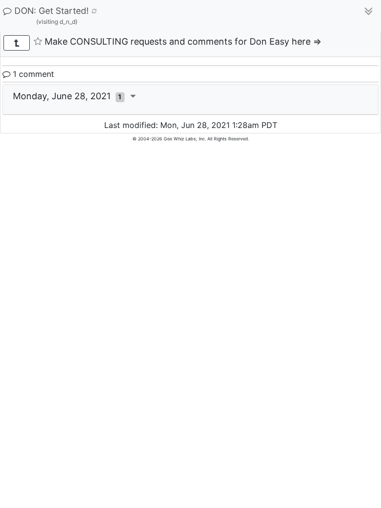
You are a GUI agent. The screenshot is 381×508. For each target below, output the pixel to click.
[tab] (190, 100)
